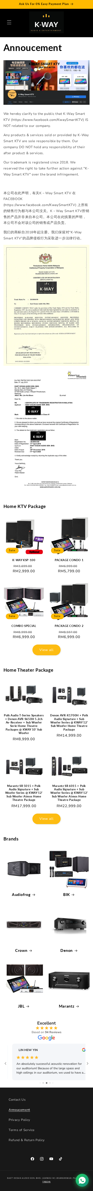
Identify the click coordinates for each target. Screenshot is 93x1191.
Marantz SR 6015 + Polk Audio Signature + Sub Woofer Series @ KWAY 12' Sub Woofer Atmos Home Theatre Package (69, 793)
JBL (21, 1006)
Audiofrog (21, 894)
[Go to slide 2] (43, 1082)
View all (46, 650)
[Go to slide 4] (50, 1082)
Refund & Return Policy (27, 1140)
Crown (21, 950)
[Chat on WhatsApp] (82, 1180)
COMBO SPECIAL (23, 626)
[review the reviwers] (79, 1051)
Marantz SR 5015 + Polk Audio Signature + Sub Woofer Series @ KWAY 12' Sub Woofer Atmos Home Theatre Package (24, 793)
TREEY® (46, 1181)
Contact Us (17, 1099)
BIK (66, 894)
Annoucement (19, 1110)
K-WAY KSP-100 (23, 560)
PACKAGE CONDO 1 (69, 560)
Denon (66, 950)
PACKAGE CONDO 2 (69, 626)
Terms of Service (22, 1130)
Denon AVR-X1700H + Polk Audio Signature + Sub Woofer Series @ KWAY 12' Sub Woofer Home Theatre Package (69, 722)
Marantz (66, 1006)
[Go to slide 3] (46, 1083)
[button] (9, 22)
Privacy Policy (19, 1120)
